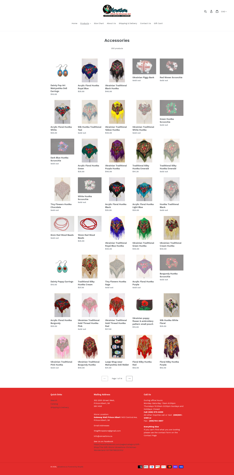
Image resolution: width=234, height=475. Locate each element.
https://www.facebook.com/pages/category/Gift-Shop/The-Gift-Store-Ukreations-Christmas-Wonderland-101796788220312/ (117, 447)
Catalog (54, 404)
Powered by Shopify (75, 467)
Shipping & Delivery (60, 407)
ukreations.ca (62, 467)
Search (54, 400)
